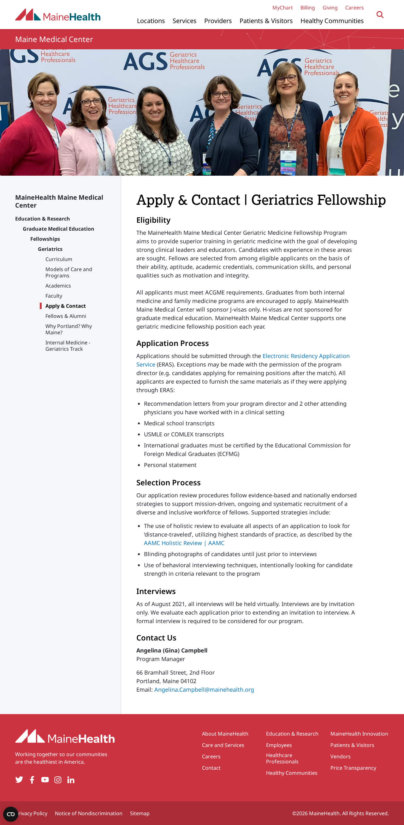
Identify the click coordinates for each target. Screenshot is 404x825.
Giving (330, 7)
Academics (58, 285)
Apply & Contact (65, 305)
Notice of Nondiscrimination (88, 813)
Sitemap (140, 813)
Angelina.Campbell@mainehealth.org (204, 689)
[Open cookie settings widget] (10, 814)
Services (185, 20)
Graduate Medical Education (58, 228)
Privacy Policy (31, 813)
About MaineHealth (225, 733)
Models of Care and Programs (68, 272)
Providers (218, 20)
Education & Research (42, 218)
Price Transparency (353, 767)
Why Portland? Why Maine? (68, 329)
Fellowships (45, 238)
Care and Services (223, 745)
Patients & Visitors (266, 20)
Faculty (53, 295)
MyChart (282, 7)
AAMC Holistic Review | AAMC (184, 543)
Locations (151, 20)
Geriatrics (50, 249)
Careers (354, 7)
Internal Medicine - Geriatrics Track (67, 345)
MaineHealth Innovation (359, 733)
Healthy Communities (332, 20)
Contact (211, 767)
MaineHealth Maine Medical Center (59, 201)
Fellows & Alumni (65, 315)
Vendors (340, 756)
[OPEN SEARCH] (380, 14)
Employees (279, 745)
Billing (307, 7)
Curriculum (58, 259)
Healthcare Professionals (282, 758)
